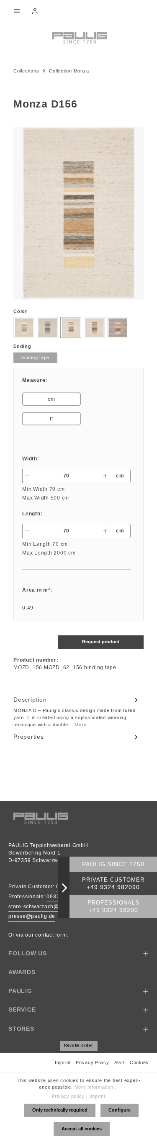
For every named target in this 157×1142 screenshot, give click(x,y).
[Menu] (16, 10)
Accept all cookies (82, 1128)
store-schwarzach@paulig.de (45, 907)
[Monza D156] (78, 213)
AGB (119, 1062)
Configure (119, 1109)
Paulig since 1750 (113, 864)
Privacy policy (68, 1096)
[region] (78, 213)
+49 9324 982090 (113, 887)
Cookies (139, 1062)
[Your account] (34, 10)
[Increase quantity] (105, 476)
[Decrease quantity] (27, 476)
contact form (51, 935)
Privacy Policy (92, 1062)
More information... (96, 1087)
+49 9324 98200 (113, 910)
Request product (100, 641)
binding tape (35, 357)
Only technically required (60, 1109)
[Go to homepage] (78, 37)
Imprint (63, 1062)
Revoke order (78, 1045)
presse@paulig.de (31, 916)
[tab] (76, 711)
